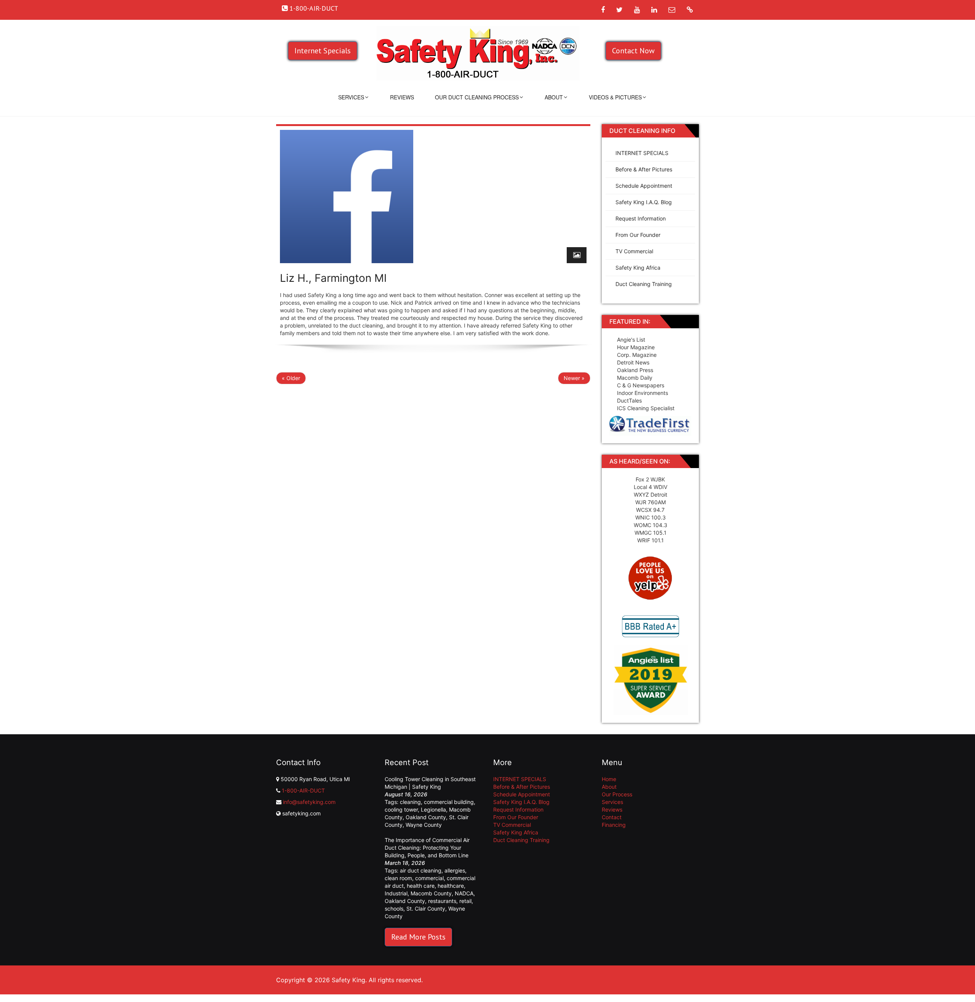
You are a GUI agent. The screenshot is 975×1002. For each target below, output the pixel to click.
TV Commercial (634, 251)
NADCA (464, 893)
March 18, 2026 (405, 863)
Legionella (433, 809)
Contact (612, 817)
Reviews (402, 97)
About (554, 97)
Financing (614, 824)
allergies (454, 870)
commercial (429, 878)
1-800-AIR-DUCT (303, 790)
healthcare (451, 885)
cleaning (410, 802)
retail (465, 901)
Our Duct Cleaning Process (477, 97)
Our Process (617, 794)
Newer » (574, 378)
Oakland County (426, 817)
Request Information (640, 218)
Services (351, 97)
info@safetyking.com (309, 802)
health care (421, 885)
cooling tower (401, 809)
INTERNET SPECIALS (641, 153)
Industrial (396, 893)
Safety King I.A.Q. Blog (643, 202)
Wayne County (424, 824)
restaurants (442, 901)
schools (394, 908)
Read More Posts (418, 937)
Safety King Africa (637, 267)
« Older (291, 378)
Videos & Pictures (615, 97)
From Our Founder (637, 235)
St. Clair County (425, 908)
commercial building (449, 802)
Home (609, 779)
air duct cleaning (420, 870)
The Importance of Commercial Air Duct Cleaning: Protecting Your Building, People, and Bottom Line (427, 847)
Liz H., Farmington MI (333, 278)
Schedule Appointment (643, 185)
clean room (398, 878)
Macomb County (431, 893)
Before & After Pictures (643, 169)
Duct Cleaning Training (643, 284)
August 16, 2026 (406, 794)
